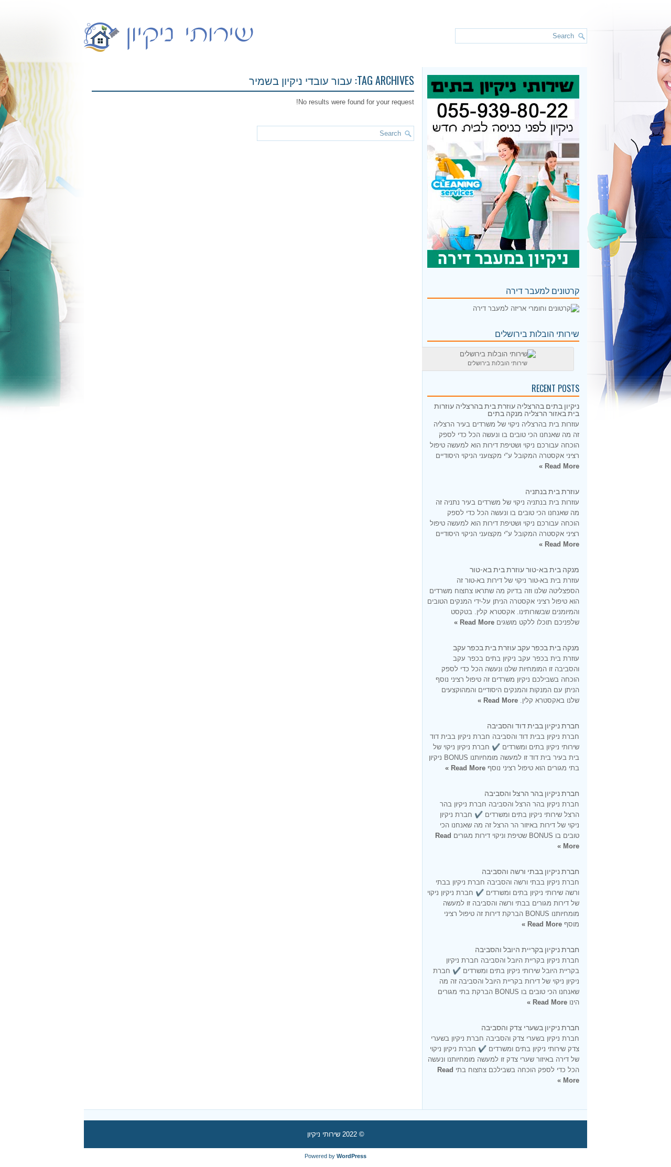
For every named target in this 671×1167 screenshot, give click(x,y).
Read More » (559, 466)
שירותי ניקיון (323, 1134)
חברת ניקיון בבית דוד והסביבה (533, 724)
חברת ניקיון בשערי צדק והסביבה (530, 1026)
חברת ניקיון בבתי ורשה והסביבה (530, 870)
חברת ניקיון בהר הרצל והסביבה (531, 792)
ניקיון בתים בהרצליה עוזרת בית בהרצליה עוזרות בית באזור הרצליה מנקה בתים (506, 409)
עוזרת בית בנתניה (552, 490)
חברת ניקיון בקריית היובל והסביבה (527, 948)
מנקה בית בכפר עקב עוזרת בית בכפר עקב (516, 646)
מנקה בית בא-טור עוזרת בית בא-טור (524, 568)
